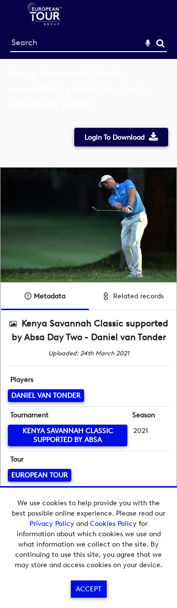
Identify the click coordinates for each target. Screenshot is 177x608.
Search (160, 43)
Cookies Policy (113, 524)
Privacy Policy (52, 524)
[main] (88, 299)
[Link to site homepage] (45, 22)
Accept (88, 589)
